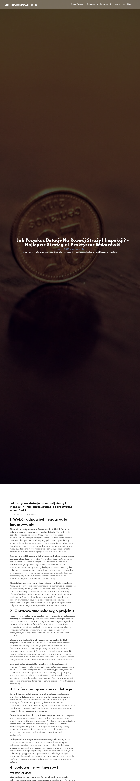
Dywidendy (91, 4)
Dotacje (103, 4)
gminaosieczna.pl (21, 4)
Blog (129, 4)
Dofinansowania (117, 4)
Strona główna (77, 4)
